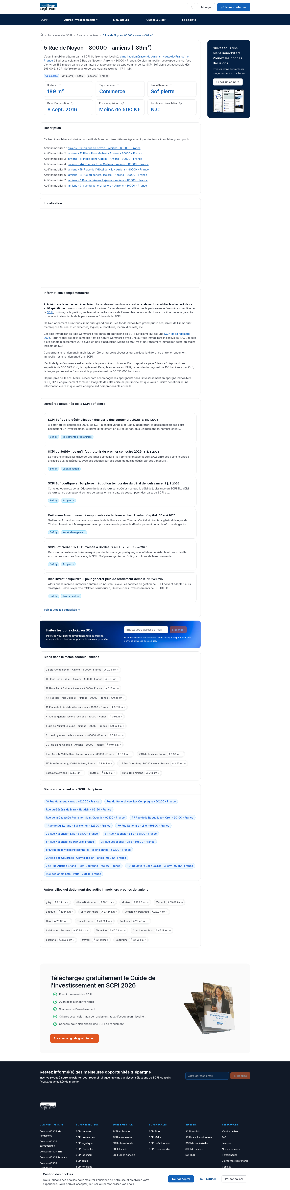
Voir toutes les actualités (60, 609)
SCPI (44, 19)
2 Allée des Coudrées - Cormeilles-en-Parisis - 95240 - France (86, 857)
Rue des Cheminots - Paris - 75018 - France (73, 874)
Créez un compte (227, 82)
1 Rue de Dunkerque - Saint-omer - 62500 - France (78, 825)
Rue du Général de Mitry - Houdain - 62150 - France (78, 809)
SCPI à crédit (192, 1131)
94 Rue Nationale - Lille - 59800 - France (131, 833)
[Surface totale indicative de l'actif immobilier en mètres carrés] (60, 85)
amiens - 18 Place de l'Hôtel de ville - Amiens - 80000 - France (108, 169)
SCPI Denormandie (159, 1149)
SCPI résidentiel (84, 1149)
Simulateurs (121, 19)
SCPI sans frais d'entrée (198, 1137)
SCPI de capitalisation (197, 1143)
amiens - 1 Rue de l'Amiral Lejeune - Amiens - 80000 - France (108, 180)
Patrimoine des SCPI (60, 35)
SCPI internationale (123, 1143)
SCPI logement (84, 1154)
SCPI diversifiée (194, 1149)
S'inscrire (240, 1076)
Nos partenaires (231, 1149)
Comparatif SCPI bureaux (53, 1157)
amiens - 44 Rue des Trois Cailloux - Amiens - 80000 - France (108, 164)
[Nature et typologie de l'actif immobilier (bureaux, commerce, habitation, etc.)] (118, 85)
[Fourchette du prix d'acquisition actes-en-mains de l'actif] (122, 103)
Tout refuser (207, 1179)
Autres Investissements (79, 19)
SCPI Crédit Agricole (124, 1154)
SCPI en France (121, 1131)
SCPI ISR (190, 1154)
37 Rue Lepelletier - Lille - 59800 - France (128, 841)
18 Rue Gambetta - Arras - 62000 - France (73, 801)
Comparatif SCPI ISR (51, 1151)
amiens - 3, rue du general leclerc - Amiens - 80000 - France (107, 185)
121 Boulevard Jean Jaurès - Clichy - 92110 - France (160, 865)
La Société (189, 19)
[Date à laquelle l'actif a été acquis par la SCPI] (72, 103)
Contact (226, 1166)
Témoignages (229, 1154)
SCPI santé (82, 1160)
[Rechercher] (191, 7)
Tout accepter (181, 1179)
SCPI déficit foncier (159, 1143)
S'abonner (178, 629)
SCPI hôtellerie (84, 1166)
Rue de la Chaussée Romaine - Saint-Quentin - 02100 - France (85, 817)
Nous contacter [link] (235, 7)
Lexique (226, 1143)
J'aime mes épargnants (235, 1160)
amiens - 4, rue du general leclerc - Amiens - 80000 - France (107, 175)
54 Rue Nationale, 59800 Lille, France (70, 841)
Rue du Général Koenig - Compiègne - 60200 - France (141, 801)
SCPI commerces (85, 1137)
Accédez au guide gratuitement (74, 1038)
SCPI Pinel (154, 1131)
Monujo (206, 7)
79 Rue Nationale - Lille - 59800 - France (143, 825)
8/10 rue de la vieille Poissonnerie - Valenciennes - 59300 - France (88, 849)
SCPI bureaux (83, 1131)
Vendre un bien (230, 1131)
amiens (94, 35)
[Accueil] (41, 35)
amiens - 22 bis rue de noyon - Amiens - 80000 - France (104, 148)
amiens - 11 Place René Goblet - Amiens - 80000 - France (105, 153)
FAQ (224, 1137)
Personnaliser (234, 1179)
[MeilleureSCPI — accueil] (48, 7)
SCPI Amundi (120, 1149)
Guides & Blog (155, 19)
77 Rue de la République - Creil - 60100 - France (162, 817)
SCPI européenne (122, 1137)
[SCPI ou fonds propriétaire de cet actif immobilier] (171, 85)
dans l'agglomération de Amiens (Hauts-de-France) (152, 56)
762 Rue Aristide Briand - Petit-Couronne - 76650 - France (83, 865)
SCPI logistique (84, 1143)
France (81, 35)
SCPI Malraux (156, 1137)
